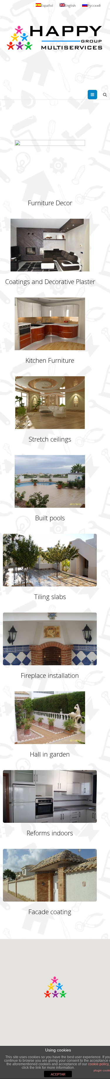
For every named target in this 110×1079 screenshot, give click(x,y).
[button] (55, 987)
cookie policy (98, 1064)
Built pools (50, 517)
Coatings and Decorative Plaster (50, 281)
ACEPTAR (58, 1074)
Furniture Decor (50, 202)
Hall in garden (50, 754)
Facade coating (49, 911)
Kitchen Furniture (50, 360)
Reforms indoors (50, 832)
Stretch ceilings (50, 439)
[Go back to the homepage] (54, 38)
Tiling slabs (50, 596)
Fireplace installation (50, 675)
